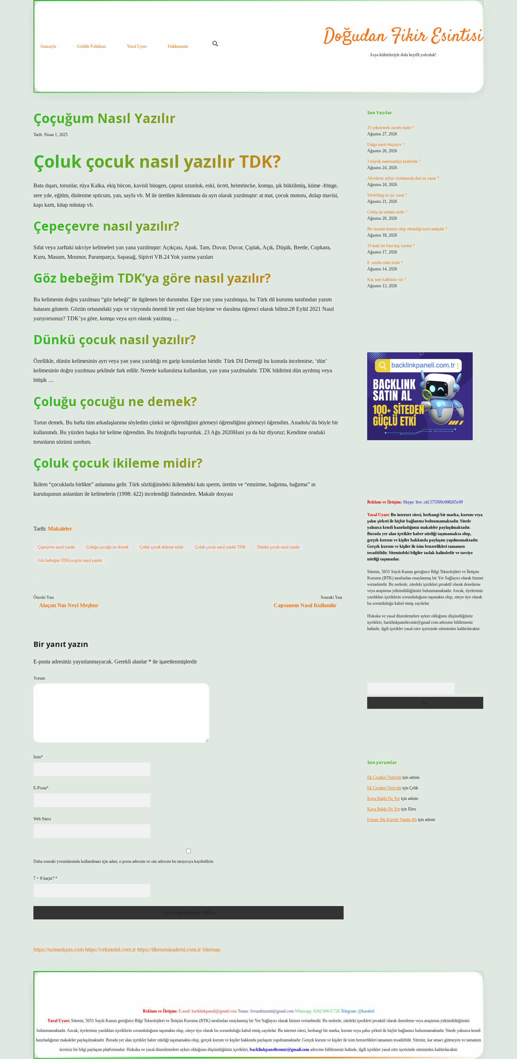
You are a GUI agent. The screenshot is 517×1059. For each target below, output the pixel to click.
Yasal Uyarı (137, 46)
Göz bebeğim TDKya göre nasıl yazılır (70, 560)
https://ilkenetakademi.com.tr (169, 949)
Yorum (39, 678)
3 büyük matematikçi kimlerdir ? (394, 161)
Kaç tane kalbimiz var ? (386, 279)
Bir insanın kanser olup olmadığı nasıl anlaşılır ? (407, 228)
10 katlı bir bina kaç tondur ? (391, 245)
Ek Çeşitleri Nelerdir (384, 777)
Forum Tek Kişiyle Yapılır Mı (392, 819)
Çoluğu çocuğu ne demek (107, 547)
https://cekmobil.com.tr (110, 949)
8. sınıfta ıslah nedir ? (385, 262)
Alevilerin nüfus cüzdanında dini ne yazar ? (403, 178)
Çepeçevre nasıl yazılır (56, 547)
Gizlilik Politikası (91, 46)
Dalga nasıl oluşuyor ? (385, 144)
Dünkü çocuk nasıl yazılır (278, 547)
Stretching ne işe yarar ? (387, 195)
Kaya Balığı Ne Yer (383, 798)
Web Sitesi (42, 818)
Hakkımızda (178, 46)
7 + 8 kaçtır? (45, 878)
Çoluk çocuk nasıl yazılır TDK (220, 547)
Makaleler (60, 529)
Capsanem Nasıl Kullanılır (305, 605)
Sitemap (211, 949)
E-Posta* (41, 787)
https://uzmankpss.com (58, 949)
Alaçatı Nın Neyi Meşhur (68, 605)
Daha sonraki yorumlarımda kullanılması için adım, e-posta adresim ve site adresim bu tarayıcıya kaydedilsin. (123, 861)
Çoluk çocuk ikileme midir (162, 547)
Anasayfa (48, 46)
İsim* (38, 757)
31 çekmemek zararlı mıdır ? (390, 127)
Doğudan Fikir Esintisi (403, 37)
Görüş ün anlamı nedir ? (387, 212)
